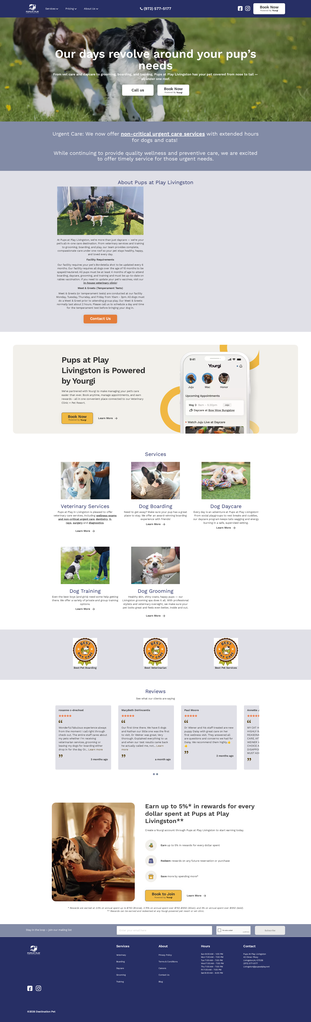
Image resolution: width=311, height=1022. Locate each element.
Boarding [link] (120, 961)
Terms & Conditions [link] (168, 961)
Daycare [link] (120, 968)
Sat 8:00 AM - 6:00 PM (212, 973)
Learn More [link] (106, 418)
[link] (239, 8)
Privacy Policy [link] (165, 955)
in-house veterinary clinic (100, 282)
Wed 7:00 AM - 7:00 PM (212, 963)
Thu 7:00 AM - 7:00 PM (212, 966)
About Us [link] (89, 8)
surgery (78, 522)
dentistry (102, 519)
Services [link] (50, 8)
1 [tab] (154, 774)
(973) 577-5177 (157, 8)
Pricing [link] (69, 8)
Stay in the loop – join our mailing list (49, 929)
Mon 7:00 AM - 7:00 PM (212, 957)
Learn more (95, 749)
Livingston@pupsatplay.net (256, 966)
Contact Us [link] (164, 975)
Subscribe (270, 930)
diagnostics (96, 522)
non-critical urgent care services (163, 134)
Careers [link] (162, 968)
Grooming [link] (121, 975)
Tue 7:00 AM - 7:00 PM (212, 960)
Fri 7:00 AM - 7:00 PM (211, 969)
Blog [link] (161, 981)
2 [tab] (157, 774)
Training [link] (120, 981)
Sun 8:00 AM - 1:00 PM (212, 954)
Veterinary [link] (121, 955)
